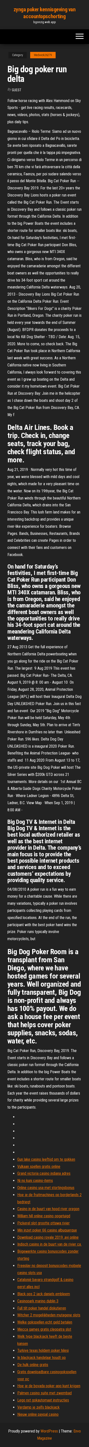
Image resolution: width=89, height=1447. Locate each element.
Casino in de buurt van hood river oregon (48, 1208)
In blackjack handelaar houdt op (41, 1357)
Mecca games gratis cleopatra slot (44, 1329)
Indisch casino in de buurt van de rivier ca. (49, 1244)
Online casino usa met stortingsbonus (45, 1187)
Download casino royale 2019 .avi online (48, 1237)
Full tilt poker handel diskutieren (41, 1308)
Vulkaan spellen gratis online (38, 1166)
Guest (16, 90)
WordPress (49, 1431)
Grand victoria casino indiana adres (43, 1173)
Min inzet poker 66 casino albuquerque (47, 1230)
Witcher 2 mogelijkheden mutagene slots (48, 1315)
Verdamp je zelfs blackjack (38, 1407)
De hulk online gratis (32, 1364)
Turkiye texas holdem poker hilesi (43, 1350)
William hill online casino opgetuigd (43, 1216)
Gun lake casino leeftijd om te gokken (46, 1159)
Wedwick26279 (43, 55)
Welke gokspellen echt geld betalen (44, 1322)
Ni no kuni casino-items (35, 1180)
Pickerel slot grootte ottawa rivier (43, 1223)
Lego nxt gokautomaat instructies (43, 1400)
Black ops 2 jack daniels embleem (43, 1294)
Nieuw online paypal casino (38, 1414)
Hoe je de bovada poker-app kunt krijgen (48, 1386)
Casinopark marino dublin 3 (37, 1301)
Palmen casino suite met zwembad (44, 1393)
